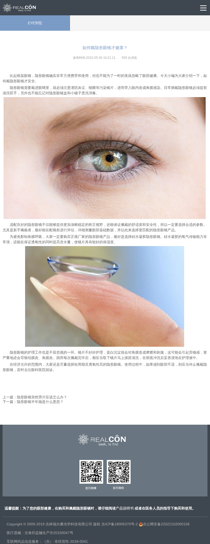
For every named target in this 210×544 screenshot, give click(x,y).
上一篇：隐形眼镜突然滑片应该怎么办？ (35, 397)
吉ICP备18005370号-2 (119, 524)
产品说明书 (125, 508)
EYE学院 (35, 23)
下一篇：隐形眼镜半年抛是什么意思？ (33, 402)
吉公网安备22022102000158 (166, 524)
